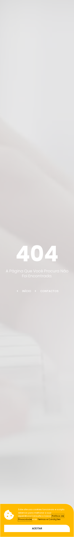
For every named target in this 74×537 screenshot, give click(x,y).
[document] (37, 268)
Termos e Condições (49, 519)
